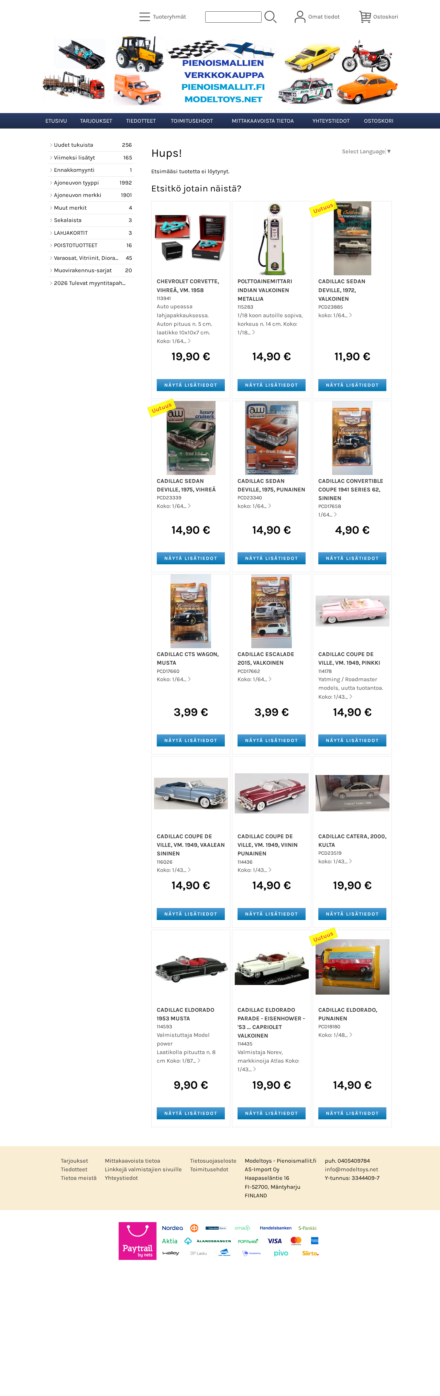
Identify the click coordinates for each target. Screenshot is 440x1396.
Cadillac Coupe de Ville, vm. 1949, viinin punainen (268, 845)
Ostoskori (379, 121)
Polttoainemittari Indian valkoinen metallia (265, 290)
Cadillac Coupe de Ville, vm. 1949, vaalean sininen (191, 845)
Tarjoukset (96, 121)
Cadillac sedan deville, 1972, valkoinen (341, 290)
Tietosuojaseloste (213, 1160)
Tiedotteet (141, 121)
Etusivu (56, 121)
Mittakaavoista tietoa (263, 121)
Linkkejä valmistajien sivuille (143, 1169)
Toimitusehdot (192, 121)
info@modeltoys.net (351, 1169)
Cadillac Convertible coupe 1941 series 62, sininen (350, 489)
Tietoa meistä (79, 1178)
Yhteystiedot (331, 121)
